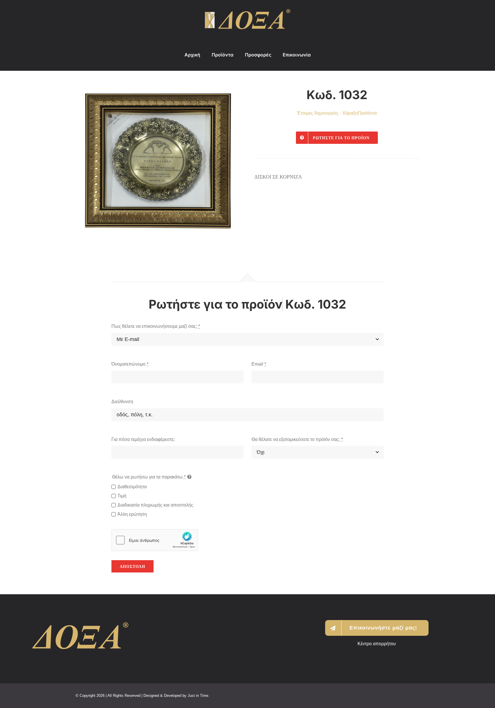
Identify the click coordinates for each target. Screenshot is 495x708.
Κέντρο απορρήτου (377, 643)
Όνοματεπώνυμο (129, 364)
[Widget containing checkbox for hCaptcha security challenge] (154, 540)
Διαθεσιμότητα (132, 486)
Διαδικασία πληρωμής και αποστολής (155, 505)
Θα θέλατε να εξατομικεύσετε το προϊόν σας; (297, 439)
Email (259, 364)
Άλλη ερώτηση (132, 514)
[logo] (247, 11)
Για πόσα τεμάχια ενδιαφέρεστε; (143, 439)
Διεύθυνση (122, 401)
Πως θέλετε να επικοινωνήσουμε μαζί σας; (155, 326)
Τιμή (121, 495)
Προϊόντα (367, 113)
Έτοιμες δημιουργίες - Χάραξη (327, 113)
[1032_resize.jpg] (158, 161)
